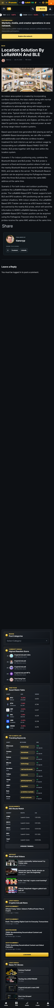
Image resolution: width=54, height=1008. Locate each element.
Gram (8, 796)
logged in (17, 272)
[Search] (33, 8)
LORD (8, 816)
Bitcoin (8, 763)
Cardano (9, 768)
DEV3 (8, 822)
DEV (7, 833)
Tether (8, 774)
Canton (8, 751)
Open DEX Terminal (27, 846)
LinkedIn (23, 250)
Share (7, 226)
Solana (8, 757)
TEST (8, 839)
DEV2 (8, 828)
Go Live (42, 9)
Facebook (15, 250)
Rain (7, 791)
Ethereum (9, 746)
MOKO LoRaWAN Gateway (25, 210)
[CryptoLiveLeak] (9, 9)
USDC (8, 785)
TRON (8, 780)
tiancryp (8, 59)
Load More (27, 954)
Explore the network (25, 36)
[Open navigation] (4, 8)
